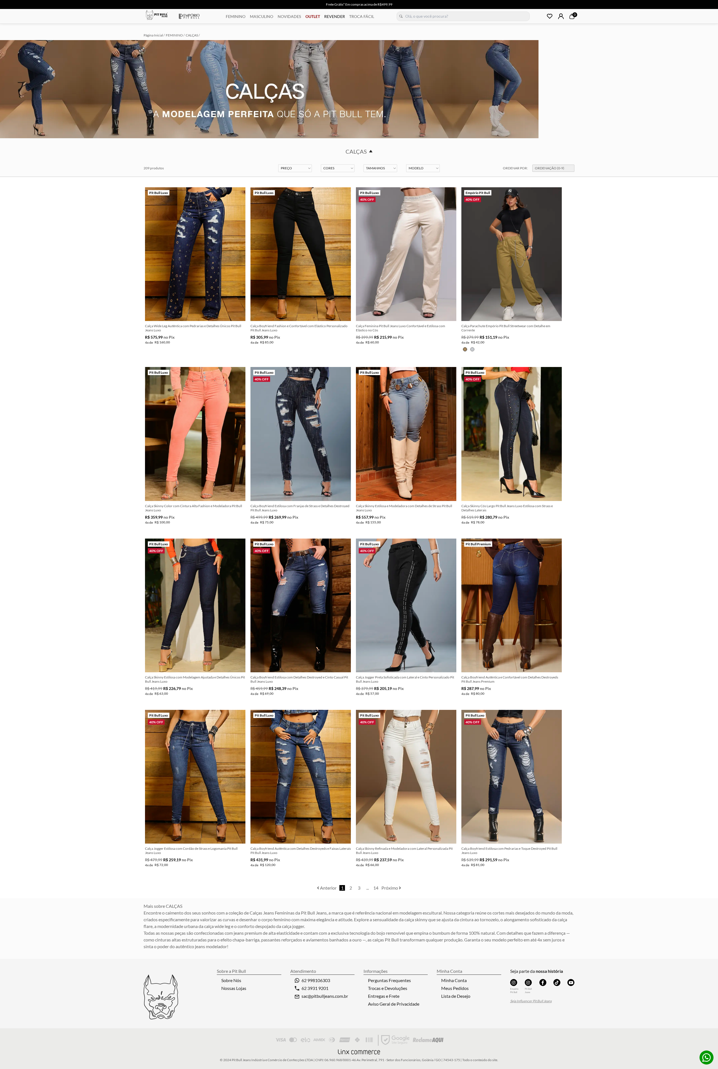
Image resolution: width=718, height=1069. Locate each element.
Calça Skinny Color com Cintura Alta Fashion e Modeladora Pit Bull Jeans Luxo (193, 508)
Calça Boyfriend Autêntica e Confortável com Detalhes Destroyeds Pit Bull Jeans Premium (509, 679)
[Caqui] (465, 349)
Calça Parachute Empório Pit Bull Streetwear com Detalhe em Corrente (505, 328)
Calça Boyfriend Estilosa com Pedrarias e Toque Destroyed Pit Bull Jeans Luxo (509, 850)
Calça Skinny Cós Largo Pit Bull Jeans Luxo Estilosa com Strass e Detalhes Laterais (507, 508)
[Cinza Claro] (472, 349)
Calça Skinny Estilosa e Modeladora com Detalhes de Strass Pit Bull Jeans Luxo (404, 508)
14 (375, 887)
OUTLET (312, 16)
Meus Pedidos (455, 988)
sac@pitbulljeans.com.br (325, 996)
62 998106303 (316, 980)
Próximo (390, 887)
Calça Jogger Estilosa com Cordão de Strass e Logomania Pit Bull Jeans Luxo (191, 850)
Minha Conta (454, 980)
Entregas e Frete (383, 996)
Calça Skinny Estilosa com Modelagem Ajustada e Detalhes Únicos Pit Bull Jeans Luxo (195, 679)
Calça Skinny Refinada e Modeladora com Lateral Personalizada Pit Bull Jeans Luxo (404, 850)
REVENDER (334, 16)
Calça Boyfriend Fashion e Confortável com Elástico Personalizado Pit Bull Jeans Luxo (299, 328)
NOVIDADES (289, 16)
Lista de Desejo (455, 996)
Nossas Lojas (233, 988)
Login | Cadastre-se (561, 16)
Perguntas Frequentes (389, 980)
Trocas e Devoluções (387, 988)
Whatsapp (706, 1057)
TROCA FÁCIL (361, 16)
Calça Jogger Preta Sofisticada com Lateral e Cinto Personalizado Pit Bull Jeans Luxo (405, 679)
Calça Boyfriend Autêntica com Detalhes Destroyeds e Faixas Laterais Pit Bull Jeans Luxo (300, 850)
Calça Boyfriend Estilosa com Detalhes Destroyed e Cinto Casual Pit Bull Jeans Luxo (299, 679)
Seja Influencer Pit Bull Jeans (531, 1001)
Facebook (542, 982)
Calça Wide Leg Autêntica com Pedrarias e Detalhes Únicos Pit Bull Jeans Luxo (193, 328)
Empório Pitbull (189, 16)
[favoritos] (550, 16)
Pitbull (157, 16)
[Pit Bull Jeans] (528, 982)
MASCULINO (261, 16)
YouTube (570, 982)
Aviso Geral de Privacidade (393, 1003)
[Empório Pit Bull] (513, 982)
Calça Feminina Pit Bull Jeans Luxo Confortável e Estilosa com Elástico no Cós (400, 328)
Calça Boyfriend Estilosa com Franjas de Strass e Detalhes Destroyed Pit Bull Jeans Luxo (299, 508)
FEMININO (235, 16)
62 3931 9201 (315, 988)
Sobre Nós (231, 980)
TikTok (556, 982)
